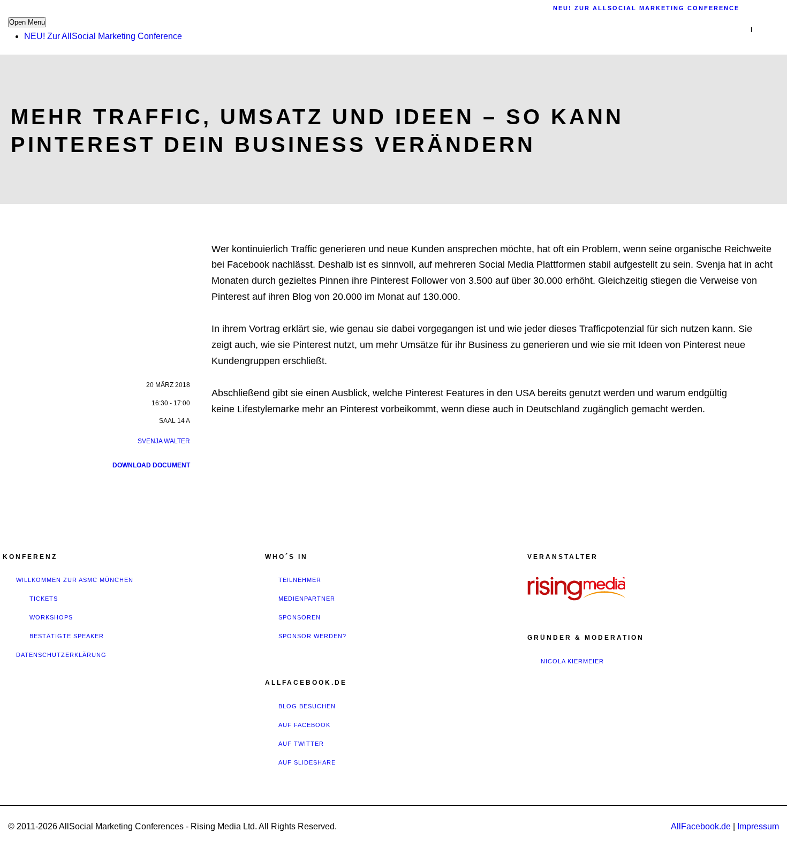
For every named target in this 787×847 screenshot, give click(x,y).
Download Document (151, 465)
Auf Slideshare (307, 762)
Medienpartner (306, 598)
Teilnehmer (299, 580)
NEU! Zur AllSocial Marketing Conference (103, 36)
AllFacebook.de (701, 826)
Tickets (43, 598)
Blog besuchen (307, 706)
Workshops (51, 617)
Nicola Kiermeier (572, 661)
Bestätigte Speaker (66, 636)
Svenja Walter (164, 441)
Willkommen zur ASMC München (74, 580)
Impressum (758, 826)
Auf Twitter (301, 743)
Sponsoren (299, 617)
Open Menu (27, 22)
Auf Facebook (304, 725)
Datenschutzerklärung (61, 655)
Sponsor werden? (312, 636)
